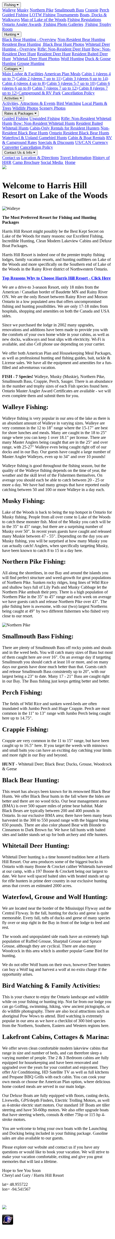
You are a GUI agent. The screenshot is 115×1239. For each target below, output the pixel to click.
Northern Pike (41, 10)
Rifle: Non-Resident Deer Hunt (63, 49)
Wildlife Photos (25, 108)
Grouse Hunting (30, 63)
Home (70, 162)
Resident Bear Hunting (21, 44)
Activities (12, 98)
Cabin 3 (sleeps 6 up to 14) (85, 78)
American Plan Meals (62, 74)
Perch (104, 10)
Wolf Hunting (72, 58)
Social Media (52, 162)
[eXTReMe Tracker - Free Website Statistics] (7, 1223)
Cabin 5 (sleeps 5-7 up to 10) (71, 83)
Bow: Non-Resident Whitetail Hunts (44, 123)
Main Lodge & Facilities (22, 74)
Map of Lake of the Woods (43, 19)
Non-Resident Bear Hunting (81, 39)
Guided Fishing (15, 15)
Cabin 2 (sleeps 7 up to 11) (39, 78)
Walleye (9, 10)
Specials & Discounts (56, 142)
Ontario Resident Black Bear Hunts (79, 133)
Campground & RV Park (39, 93)
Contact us (11, 157)
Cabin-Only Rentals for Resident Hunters (64, 128)
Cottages (11, 69)
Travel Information (75, 157)
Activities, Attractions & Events (28, 103)
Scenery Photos (52, 108)
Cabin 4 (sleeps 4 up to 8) (23, 83)
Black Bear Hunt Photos (63, 44)
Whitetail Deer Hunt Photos (36, 58)
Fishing (10, 5)
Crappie (91, 10)
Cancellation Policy (78, 93)
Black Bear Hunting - (29, 39)
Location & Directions (40, 157)
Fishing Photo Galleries (63, 24)
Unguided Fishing (44, 118)
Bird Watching (68, 103)
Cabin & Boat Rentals (86, 137)
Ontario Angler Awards (21, 24)
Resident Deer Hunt (54, 54)
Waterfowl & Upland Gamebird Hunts (34, 137)
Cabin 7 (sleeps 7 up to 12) (55, 88)
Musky (23, 10)
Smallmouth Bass (69, 10)
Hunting (10, 34)
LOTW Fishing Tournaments (54, 15)
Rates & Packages (19, 113)
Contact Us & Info (18, 153)
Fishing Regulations (84, 19)
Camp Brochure (26, 162)
